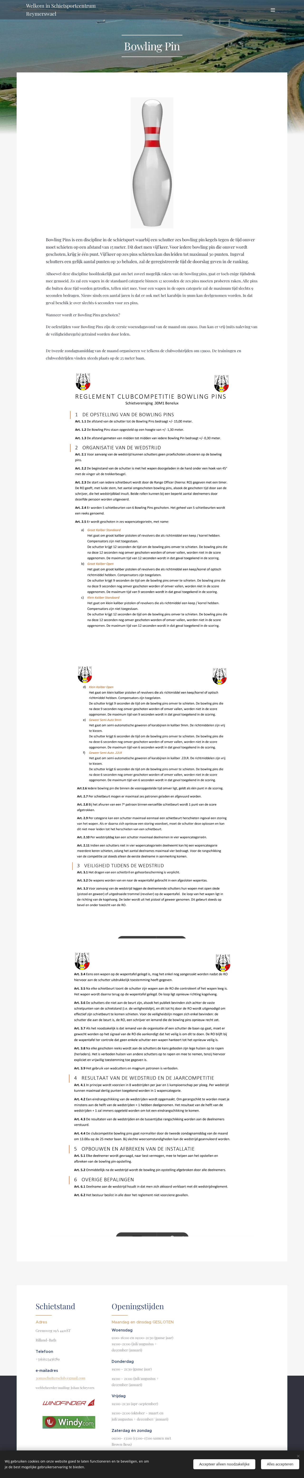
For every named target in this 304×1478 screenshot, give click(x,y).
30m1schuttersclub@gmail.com (60, 1378)
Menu (274, 9)
